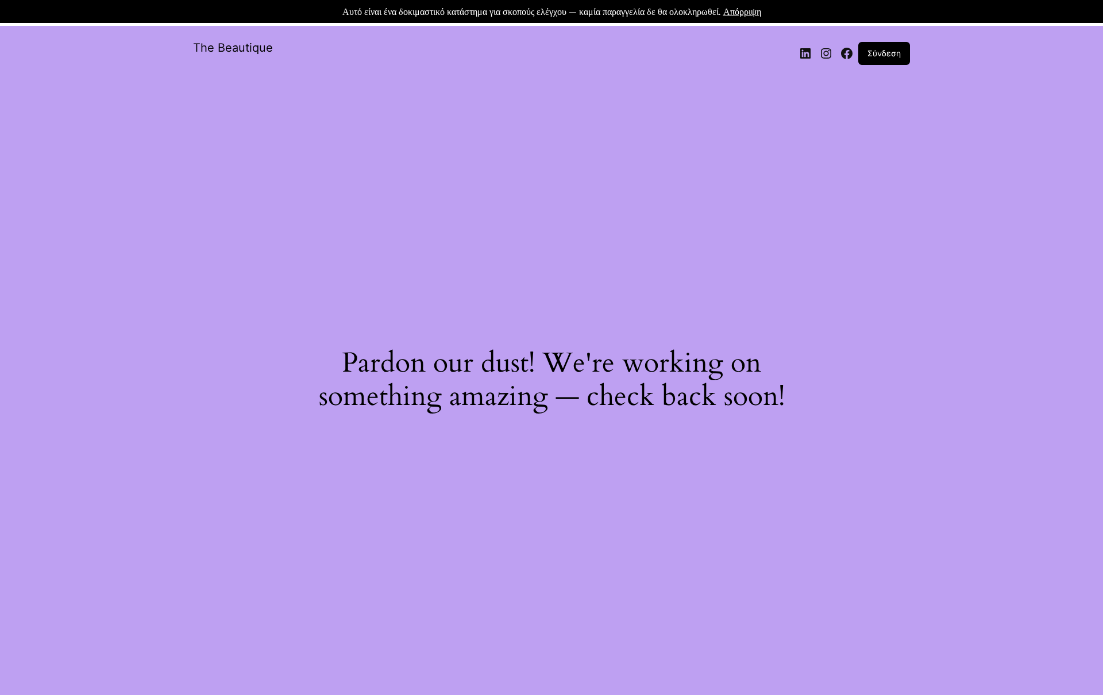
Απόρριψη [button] (742, 11)
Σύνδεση (884, 53)
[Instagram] (826, 53)
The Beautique (233, 48)
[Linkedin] (805, 53)
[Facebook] (847, 53)
